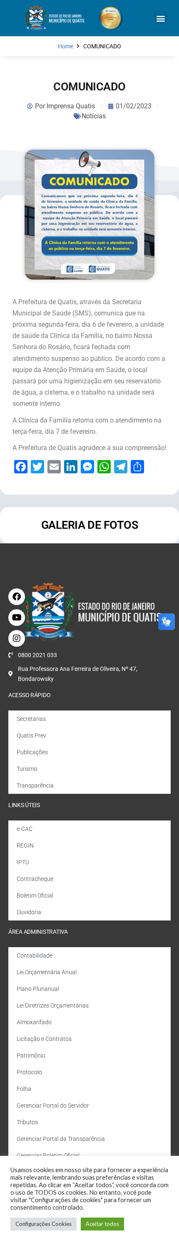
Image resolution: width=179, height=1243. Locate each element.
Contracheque (35, 878)
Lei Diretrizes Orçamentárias (53, 1005)
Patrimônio (31, 1055)
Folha (24, 1088)
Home (65, 46)
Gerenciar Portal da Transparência (61, 1138)
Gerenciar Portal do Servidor (53, 1105)
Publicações (32, 752)
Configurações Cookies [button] (43, 1223)
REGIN (25, 845)
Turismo (27, 768)
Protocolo (29, 1072)
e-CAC (24, 828)
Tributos (27, 1122)
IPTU (23, 862)
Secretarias (31, 718)
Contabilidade (34, 955)
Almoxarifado (34, 1022)
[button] (161, 18)
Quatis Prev (31, 735)
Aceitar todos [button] (102, 1223)
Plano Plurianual (38, 988)
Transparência (35, 785)
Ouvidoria (29, 912)
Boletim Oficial (35, 895)
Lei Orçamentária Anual (47, 972)
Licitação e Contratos (44, 1038)
